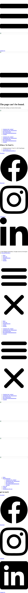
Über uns (5, 256)
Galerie (4, 259)
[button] (14, 290)
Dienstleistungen (6, 258)
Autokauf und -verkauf (8, 129)
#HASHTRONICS (5, 253)
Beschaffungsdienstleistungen (9, 133)
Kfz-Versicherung (7, 131)
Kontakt (5, 260)
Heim (4, 255)
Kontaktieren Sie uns (7, 489)
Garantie (5, 134)
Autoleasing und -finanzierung (10, 130)
